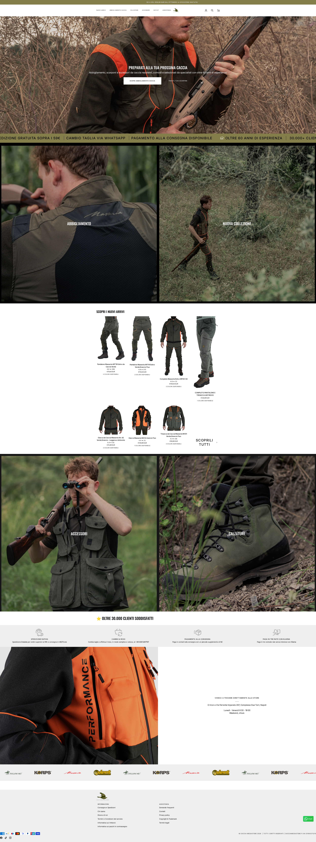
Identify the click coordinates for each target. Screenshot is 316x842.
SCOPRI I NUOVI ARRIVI (110, 312)
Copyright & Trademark (168, 819)
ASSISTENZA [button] (164, 804)
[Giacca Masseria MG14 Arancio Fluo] (142, 420)
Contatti (162, 811)
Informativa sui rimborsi (107, 823)
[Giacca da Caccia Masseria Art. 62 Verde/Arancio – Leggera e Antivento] (110, 420)
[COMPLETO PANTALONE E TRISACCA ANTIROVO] (205, 353)
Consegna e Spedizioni (106, 808)
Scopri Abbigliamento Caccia (142, 81)
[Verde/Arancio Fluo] (112, 374)
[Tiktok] (6, 838)
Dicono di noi (103, 815)
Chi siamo (101, 811)
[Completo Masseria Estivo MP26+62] (173, 346)
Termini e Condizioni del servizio (110, 819)
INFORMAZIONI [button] (103, 804)
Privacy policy (164, 815)
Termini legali (164, 823)
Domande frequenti (166, 808)
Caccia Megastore (249, 833)
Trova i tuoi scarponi (177, 81)
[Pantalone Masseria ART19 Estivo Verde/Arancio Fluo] (142, 338)
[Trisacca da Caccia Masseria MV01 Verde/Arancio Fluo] (173, 418)
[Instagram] (10, 838)
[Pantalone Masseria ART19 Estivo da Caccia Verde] (110, 338)
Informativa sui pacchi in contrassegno (112, 826)
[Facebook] (1, 838)
